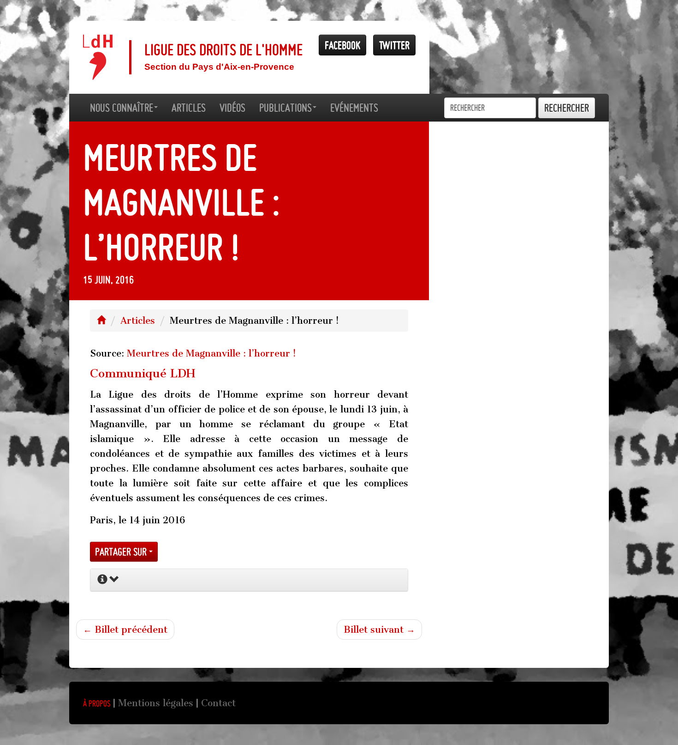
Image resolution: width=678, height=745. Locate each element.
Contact (218, 703)
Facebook (342, 45)
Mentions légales (155, 703)
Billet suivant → (379, 629)
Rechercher (566, 108)
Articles (137, 320)
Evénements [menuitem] (354, 107)
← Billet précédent (125, 629)
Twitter (394, 45)
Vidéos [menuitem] (232, 107)
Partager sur (122, 551)
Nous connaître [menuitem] (121, 107)
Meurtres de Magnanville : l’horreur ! (211, 353)
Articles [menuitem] (189, 107)
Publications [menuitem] (285, 107)
